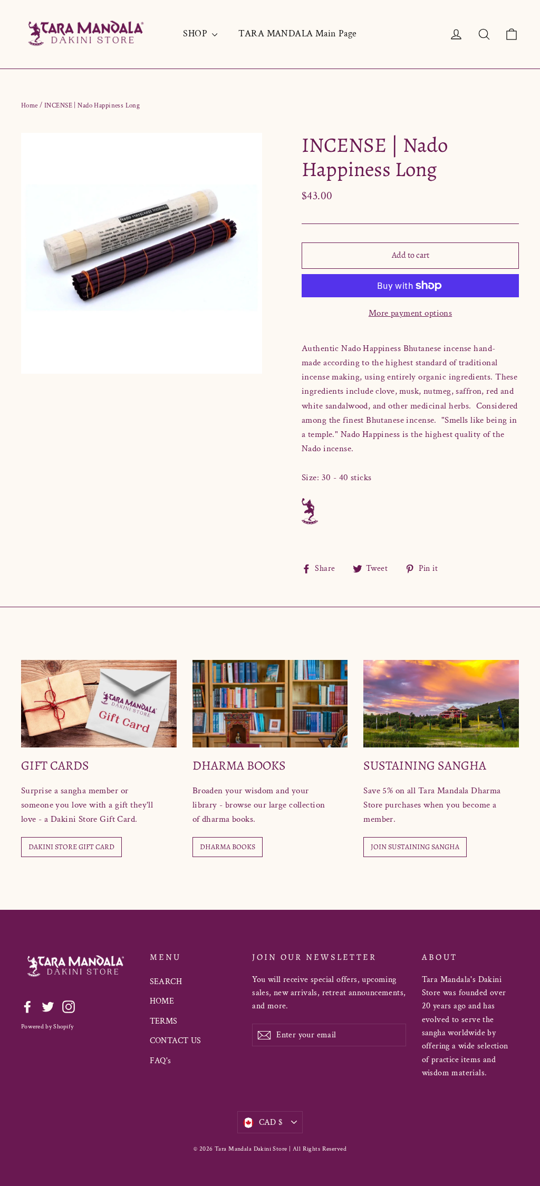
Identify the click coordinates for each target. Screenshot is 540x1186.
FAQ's (160, 1060)
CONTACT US (175, 1040)
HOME (162, 1001)
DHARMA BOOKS (227, 847)
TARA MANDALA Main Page (297, 33)
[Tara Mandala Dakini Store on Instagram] (68, 1006)
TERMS (164, 1021)
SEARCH (166, 981)
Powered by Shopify (47, 1027)
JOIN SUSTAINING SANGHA (415, 847)
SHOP (196, 33)
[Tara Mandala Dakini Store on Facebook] (27, 1006)
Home (29, 105)
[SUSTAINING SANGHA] (441, 703)
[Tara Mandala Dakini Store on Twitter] (48, 1006)
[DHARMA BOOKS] (270, 703)
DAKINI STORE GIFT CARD (71, 847)
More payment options (410, 313)
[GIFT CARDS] (99, 703)
